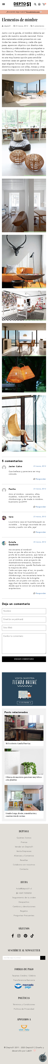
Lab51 (29, 1051)
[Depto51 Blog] (22, 4)
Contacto (24, 869)
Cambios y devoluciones (24, 907)
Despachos (24, 902)
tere (11, 517)
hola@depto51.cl (24, 889)
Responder (41, 479)
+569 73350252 (25, 893)
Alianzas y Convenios (24, 856)
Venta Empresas (24, 851)
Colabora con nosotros (24, 865)
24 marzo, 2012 (40, 542)
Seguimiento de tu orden (24, 898)
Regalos (24, 911)
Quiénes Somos (24, 838)
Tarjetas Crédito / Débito (24, 976)
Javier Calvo (15, 467)
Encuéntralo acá (33, 12)
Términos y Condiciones (24, 1004)
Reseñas (24, 860)
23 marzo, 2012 (40, 466)
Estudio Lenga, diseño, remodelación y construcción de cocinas (21, 814)
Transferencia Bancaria (24, 980)
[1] (43, 5)
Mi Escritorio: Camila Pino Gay (18, 743)
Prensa (24, 842)
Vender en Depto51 (24, 847)
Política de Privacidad (24, 1009)
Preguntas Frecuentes (24, 915)
